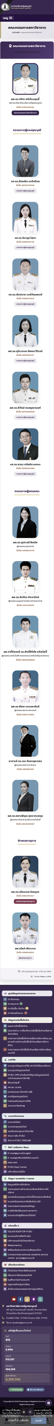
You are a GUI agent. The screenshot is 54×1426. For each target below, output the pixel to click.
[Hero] (24, 1412)
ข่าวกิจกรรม (13, 999)
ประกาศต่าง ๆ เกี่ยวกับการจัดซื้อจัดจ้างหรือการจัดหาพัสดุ (30, 1032)
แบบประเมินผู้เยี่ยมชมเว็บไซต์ (21, 1215)
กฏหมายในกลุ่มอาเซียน (19, 1284)
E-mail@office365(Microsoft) (23, 1157)
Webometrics (15, 1245)
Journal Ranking (16, 1105)
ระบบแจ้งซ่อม (14, 1122)
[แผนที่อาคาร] (40, 1299)
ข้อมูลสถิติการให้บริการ (19, 1184)
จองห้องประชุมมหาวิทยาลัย (20, 1131)
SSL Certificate (36, 1389)
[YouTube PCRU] (14, 1299)
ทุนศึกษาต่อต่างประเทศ (19, 1279)
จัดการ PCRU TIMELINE (19, 1140)
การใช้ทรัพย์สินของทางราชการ (22, 1210)
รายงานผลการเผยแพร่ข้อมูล (21, 1206)
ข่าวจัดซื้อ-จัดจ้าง (16, 1008)
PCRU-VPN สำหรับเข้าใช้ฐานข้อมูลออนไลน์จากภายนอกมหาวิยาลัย (28, 1076)
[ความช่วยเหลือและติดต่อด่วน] (48, 1403)
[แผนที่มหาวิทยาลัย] (33, 1299)
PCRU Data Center (17, 1167)
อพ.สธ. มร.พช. (15, 1087)
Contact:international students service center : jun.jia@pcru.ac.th (28, 1256)
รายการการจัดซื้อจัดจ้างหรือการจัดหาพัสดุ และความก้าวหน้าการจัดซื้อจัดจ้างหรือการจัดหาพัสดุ (30, 1042)
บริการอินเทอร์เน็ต (16, 1171)
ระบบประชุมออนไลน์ (17, 1126)
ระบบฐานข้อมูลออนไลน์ (19, 1070)
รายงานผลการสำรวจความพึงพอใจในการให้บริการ (28, 1190)
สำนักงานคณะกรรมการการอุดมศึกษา (25, 1289)
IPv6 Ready (17, 1389)
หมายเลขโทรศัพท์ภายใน (19, 1236)
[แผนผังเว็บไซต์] (27, 1299)
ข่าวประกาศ (13, 1004)
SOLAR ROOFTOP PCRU (20, 1231)
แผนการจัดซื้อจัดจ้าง (18, 1026)
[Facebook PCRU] (20, 1299)
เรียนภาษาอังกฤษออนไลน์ (20, 1275)
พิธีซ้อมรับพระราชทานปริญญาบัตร (24, 1250)
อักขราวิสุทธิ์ (13, 1082)
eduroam (12, 1162)
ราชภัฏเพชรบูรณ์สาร (18, 1096)
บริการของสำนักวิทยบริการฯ (21, 1240)
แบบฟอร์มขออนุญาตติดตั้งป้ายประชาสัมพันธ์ (29, 1197)
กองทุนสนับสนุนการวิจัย (19, 1101)
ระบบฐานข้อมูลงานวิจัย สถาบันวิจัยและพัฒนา (29, 1065)
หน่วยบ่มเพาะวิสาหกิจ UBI (20, 1091)
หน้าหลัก (16, 32)
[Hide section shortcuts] (30, 1412)
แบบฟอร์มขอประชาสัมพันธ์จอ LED (24, 1201)
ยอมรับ (38, 1420)
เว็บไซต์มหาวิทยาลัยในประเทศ (22, 1270)
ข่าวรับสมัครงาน (15, 1013)
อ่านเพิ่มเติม (23, 1420)
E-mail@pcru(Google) (19, 1153)
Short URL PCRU (16, 1135)
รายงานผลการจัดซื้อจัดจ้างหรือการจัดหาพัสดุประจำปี (29, 1051)
